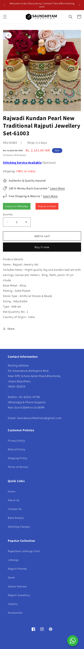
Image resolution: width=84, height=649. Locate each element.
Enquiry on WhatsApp (16, 206)
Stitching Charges (19, 526)
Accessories (15, 612)
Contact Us (15, 509)
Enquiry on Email (47, 206)
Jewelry (13, 604)
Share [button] (11, 328)
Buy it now (42, 247)
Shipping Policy (17, 458)
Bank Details (16, 518)
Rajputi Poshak (17, 568)
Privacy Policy (16, 440)
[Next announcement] (79, 5)
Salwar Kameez (17, 586)
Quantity (8, 214)
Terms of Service (18, 467)
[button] (5, 16)
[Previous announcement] (4, 5)
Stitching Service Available (22, 163)
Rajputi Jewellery (19, 595)
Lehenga (13, 560)
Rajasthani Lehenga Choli (24, 551)
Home (11, 491)
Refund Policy (16, 449)
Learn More (57, 188)
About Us (14, 500)
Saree (11, 577)
